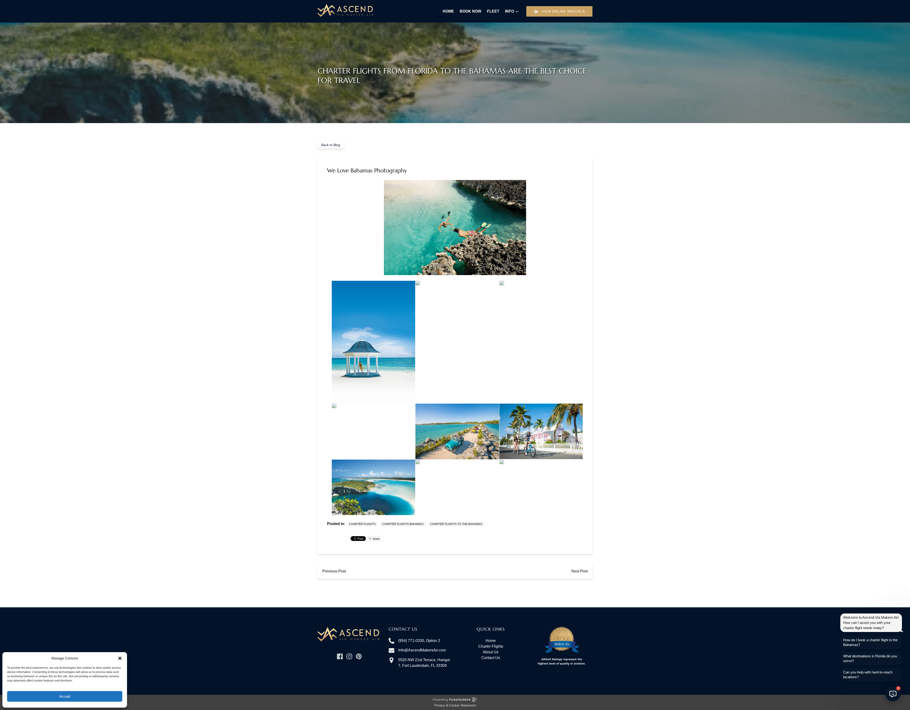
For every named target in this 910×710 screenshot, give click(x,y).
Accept (64, 696)
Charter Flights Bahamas (402, 524)
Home (448, 11)
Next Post (579, 571)
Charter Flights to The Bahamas (456, 524)
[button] (120, 658)
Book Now (470, 11)
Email (376, 538)
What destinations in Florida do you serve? (870, 658)
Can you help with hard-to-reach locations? (867, 674)
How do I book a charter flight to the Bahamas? (870, 642)
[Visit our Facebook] (340, 656)
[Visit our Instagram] (349, 656)
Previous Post (334, 571)
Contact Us (490, 658)
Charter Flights (362, 524)
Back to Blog (330, 145)
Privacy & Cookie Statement (455, 705)
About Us (490, 652)
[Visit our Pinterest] (359, 656)
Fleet (493, 11)
